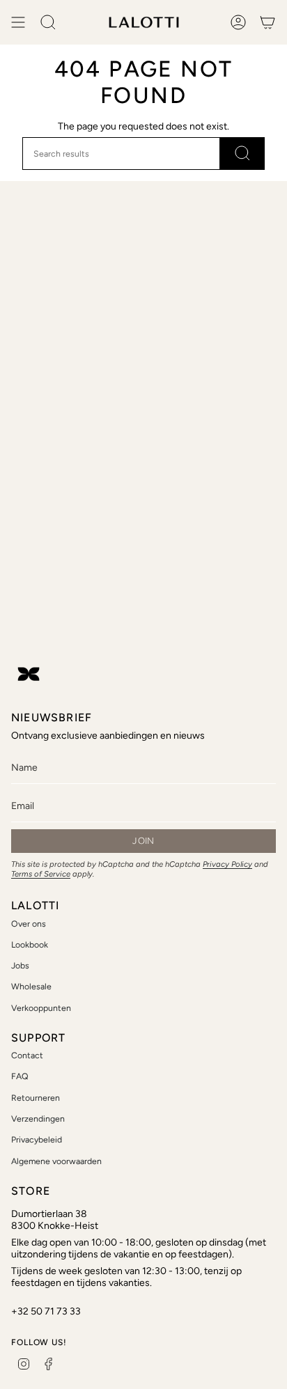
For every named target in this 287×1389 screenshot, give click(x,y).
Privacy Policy (227, 864)
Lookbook (29, 944)
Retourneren (35, 1097)
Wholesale (31, 986)
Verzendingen (38, 1118)
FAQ (20, 1076)
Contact (27, 1055)
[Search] (242, 153)
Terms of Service (40, 874)
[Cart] (267, 22)
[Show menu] (18, 22)
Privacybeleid (36, 1139)
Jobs (20, 965)
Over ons (28, 923)
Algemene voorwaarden (56, 1161)
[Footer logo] (28, 674)
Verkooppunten (41, 1008)
